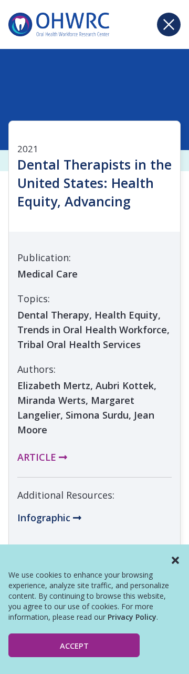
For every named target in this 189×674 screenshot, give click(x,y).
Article (38, 457)
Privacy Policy (132, 617)
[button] (175, 560)
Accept (74, 645)
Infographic (45, 517)
